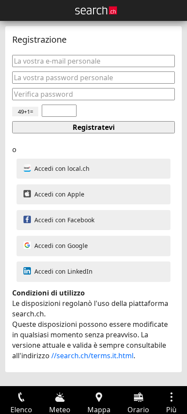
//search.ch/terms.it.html (92, 355)
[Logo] (96, 10)
